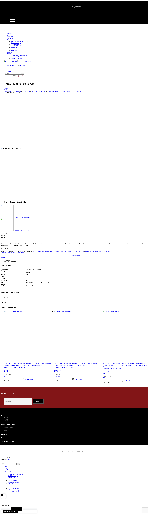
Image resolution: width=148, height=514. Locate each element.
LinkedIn (13, 252)
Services (9, 40)
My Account (7, 430)
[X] (1, 437)
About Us (6, 418)
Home (9, 33)
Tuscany (107, 251)
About (12, 17)
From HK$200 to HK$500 (35, 365)
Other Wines (74, 251)
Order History (7, 429)
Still (93, 251)
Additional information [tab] (10, 261)
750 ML (39, 251)
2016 (61, 365)
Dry (54, 251)
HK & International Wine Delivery (20, 41)
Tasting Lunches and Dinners (19, 55)
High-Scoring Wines (13, 365)
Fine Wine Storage (16, 43)
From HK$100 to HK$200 (63, 251)
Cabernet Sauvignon (47, 251)
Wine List (10, 36)
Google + (18, 252)
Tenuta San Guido (99, 251)
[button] (9, 71)
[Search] (22, 74)
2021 (5, 363)
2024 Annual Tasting (16, 56)
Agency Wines (11, 38)
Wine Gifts (14, 50)
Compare (3, 257)
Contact (12, 19)
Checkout (9, 459)
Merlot (6, 365)
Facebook (3, 252)
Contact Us (6, 420)
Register (12, 21)
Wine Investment (15, 47)
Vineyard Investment (16, 49)
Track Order (13, 15)
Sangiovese (88, 251)
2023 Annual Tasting (16, 58)
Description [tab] (7, 260)
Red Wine (81, 251)
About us (9, 52)
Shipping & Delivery (9, 427)
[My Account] (6, 76)
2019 (34, 251)
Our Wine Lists (7, 419)
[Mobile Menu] (4, 30)
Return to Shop (16, 509)
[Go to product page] (28, 336)
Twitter (8, 252)
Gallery (9, 53)
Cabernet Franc (116, 363)
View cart (3, 459)
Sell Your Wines (15, 44)
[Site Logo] (17, 61)
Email (22, 252)
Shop (8, 35)
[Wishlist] (9, 76)
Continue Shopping (10, 511)
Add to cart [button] (7, 376)
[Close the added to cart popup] (146, 2)
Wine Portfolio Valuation (17, 46)
